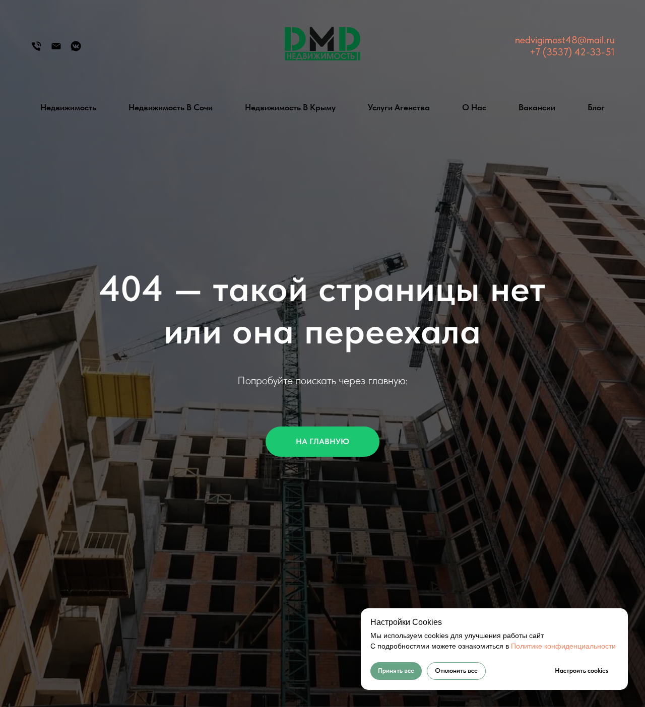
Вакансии (537, 107)
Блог (596, 107)
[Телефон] (36, 49)
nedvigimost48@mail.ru (565, 40)
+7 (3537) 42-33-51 (572, 52)
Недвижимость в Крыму (290, 107)
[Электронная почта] (56, 49)
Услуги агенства (399, 107)
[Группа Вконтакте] (76, 49)
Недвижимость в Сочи (170, 107)
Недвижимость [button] (68, 107)
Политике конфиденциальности (563, 646)
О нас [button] (474, 107)
